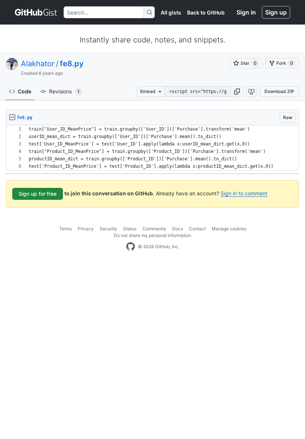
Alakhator (37, 63)
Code (24, 91)
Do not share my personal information (152, 235)
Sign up (276, 12)
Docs (177, 228)
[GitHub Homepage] (130, 246)
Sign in (246, 12)
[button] (237, 91)
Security (108, 228)
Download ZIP (279, 91)
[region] (152, 147)
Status (130, 228)
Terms (65, 228)
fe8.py (72, 63)
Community (154, 228)
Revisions (64, 91)
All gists (171, 12)
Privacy (86, 228)
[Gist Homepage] (36, 12)
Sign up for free (38, 193)
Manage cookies (229, 228)
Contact (197, 228)
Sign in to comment (244, 193)
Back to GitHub (206, 12)
